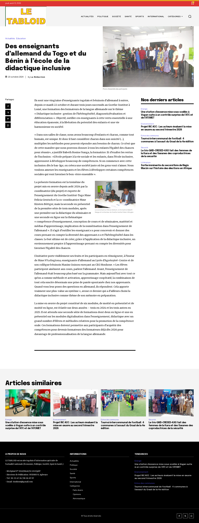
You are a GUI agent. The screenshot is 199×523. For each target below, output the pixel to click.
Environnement (147, 124)
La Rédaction (38, 77)
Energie (144, 109)
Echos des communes (150, 135)
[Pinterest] (8, 119)
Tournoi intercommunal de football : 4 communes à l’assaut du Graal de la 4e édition (123, 425)
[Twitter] (8, 112)
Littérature (146, 162)
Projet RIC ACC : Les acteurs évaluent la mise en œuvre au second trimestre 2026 (75, 425)
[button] (190, 16)
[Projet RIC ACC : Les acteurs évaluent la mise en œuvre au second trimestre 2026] (75, 402)
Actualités (10, 39)
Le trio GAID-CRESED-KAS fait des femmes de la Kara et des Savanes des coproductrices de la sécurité (166, 153)
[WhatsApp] (8, 125)
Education (21, 39)
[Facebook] (8, 106)
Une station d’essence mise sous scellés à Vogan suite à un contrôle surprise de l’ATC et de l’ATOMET (167, 115)
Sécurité (144, 147)
